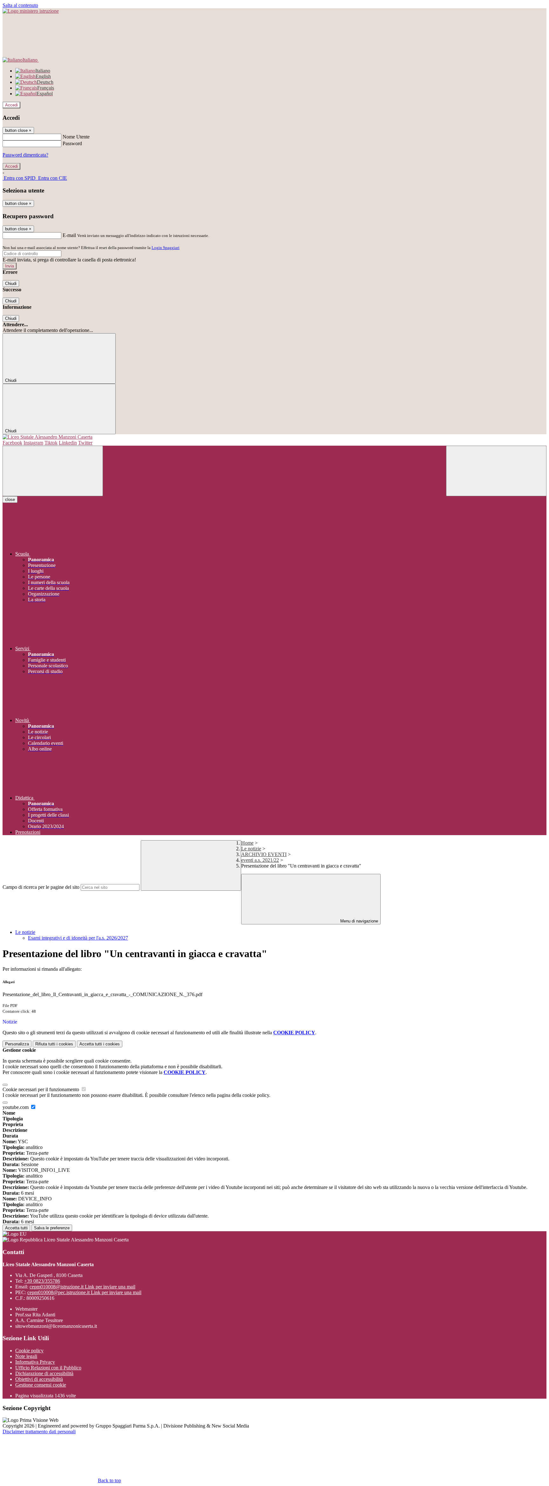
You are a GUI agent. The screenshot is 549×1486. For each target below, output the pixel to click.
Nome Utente (76, 136)
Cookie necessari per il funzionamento (41, 1089)
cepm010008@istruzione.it (82, 1286)
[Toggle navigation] (53, 471)
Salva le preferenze (52, 1228)
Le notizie (251, 848)
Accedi (11, 105)
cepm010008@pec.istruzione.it (84, 1292)
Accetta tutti (99, 1044)
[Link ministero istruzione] (31, 11)
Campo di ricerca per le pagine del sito (41, 887)
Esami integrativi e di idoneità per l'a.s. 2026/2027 (78, 938)
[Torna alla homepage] (274, 437)
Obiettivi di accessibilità (39, 1379)
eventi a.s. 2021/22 (260, 860)
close (10, 499)
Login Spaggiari (166, 247)
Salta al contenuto (20, 5)
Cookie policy (29, 1350)
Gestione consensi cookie (40, 1385)
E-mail (69, 235)
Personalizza (17, 1044)
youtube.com (16, 1107)
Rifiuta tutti (54, 1044)
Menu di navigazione (358, 921)
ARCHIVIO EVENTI (264, 854)
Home (247, 843)
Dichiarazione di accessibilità (44, 1373)
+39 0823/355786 (42, 1281)
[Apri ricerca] (496, 471)
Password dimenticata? (25, 155)
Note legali (26, 1356)
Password (72, 143)
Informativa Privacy (35, 1362)
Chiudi (11, 283)
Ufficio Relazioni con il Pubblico (48, 1367)
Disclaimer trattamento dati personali (39, 1431)
